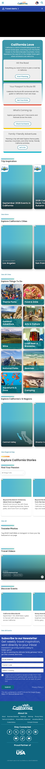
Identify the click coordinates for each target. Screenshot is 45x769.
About (4, 716)
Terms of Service (14, 694)
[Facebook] (9, 732)
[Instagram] (4, 542)
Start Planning (22, 76)
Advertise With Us (37, 719)
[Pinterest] (7, 542)
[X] (16, 732)
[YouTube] (10, 542)
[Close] (43, 9)
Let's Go (22, 147)
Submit (8, 687)
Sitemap (30, 716)
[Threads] (29, 732)
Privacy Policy (37, 687)
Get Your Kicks (22, 100)
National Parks (18, 575)
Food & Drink (7, 575)
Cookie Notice (11, 722)
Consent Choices (32, 722)
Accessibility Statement (23, 719)
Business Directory (13, 716)
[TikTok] (22, 738)
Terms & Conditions (8, 719)
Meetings (23, 716)
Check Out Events (22, 124)
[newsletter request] (29, 738)
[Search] (42, 3)
